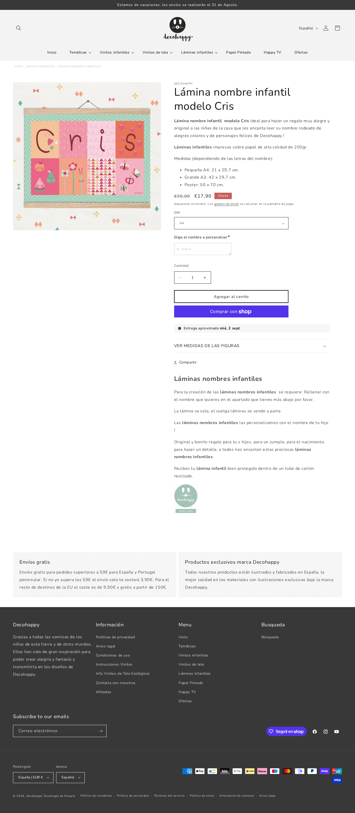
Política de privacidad (132, 795)
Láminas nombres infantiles (79, 66)
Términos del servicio (169, 795)
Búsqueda (270, 636)
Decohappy (34, 796)
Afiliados (103, 691)
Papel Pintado (191, 682)
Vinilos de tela (191, 664)
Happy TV (187, 691)
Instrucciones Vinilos (114, 664)
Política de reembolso (96, 795)
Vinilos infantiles (193, 655)
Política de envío (202, 795)
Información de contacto (236, 795)
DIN (177, 213)
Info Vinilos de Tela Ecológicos (123, 673)
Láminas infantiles (40, 66)
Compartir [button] (188, 362)
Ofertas (185, 700)
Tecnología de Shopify (59, 796)
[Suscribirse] (100, 731)
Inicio (183, 636)
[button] (18, 28)
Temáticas (187, 645)
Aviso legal (106, 645)
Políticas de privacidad (115, 636)
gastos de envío (226, 204)
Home (18, 66)
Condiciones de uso (113, 655)
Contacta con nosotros (116, 682)
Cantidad (181, 265)
